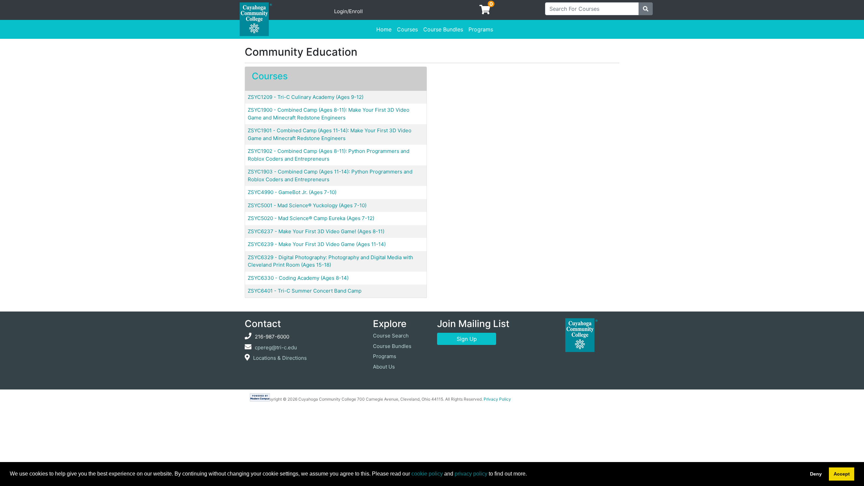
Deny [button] (816, 474)
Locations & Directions (280, 358)
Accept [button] (842, 474)
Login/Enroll (348, 11)
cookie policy (427, 474)
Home (384, 29)
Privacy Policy (497, 399)
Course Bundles (443, 29)
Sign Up (467, 338)
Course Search (391, 335)
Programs (480, 29)
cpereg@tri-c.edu (276, 347)
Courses (407, 29)
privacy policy (471, 474)
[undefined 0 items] (485, 11)
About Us (384, 366)
